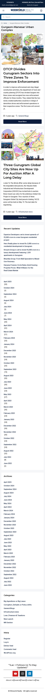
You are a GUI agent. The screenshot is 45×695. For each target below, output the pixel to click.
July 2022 (7, 457)
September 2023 (10, 369)
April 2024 (7, 325)
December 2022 (10, 426)
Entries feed (8, 646)
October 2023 (9, 363)
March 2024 (8, 332)
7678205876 (10, 2)
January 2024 (9, 344)
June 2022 (8, 463)
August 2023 (8, 376)
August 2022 (8, 451)
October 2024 (9, 288)
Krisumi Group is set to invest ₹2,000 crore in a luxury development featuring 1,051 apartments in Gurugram (22, 252)
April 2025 (7, 282)
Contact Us (30, 680)
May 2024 (7, 319)
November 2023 (10, 357)
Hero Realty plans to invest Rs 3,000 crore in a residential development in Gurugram (21, 245)
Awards (17, 680)
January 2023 (9, 419)
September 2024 (10, 294)
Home (5, 23)
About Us (10, 680)
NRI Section (8, 623)
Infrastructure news (25, 212)
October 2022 (9, 438)
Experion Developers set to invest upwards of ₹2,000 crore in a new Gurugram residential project (21, 237)
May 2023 (7, 394)
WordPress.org (9, 653)
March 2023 (8, 407)
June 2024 (8, 313)
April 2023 (7, 401)
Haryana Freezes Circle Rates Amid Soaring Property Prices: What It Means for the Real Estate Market (20, 268)
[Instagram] (22, 674)
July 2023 (7, 382)
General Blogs (23, 116)
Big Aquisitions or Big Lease (14, 601)
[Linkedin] (29, 674)
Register (7, 639)
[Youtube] (15, 674)
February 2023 (9, 413)
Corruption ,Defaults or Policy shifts (18, 605)
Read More (22, 122)
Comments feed (10, 649)
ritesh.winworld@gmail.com (10, 5)
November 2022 (10, 432)
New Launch (8, 619)
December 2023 (10, 351)
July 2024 (7, 307)
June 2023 (8, 388)
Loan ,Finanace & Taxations (14, 615)
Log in (6, 642)
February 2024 (9, 338)
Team (23, 680)
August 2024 (8, 300)
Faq (37, 680)
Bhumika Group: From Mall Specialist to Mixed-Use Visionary (22, 260)
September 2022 (10, 445)
